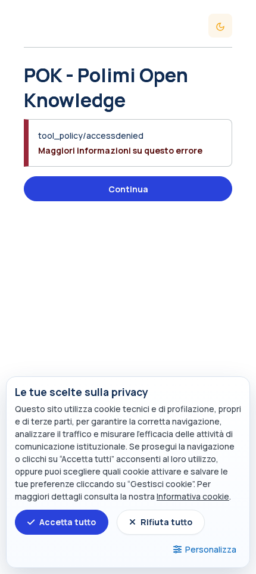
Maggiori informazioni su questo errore (120, 150)
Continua (128, 189)
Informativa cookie (193, 496)
